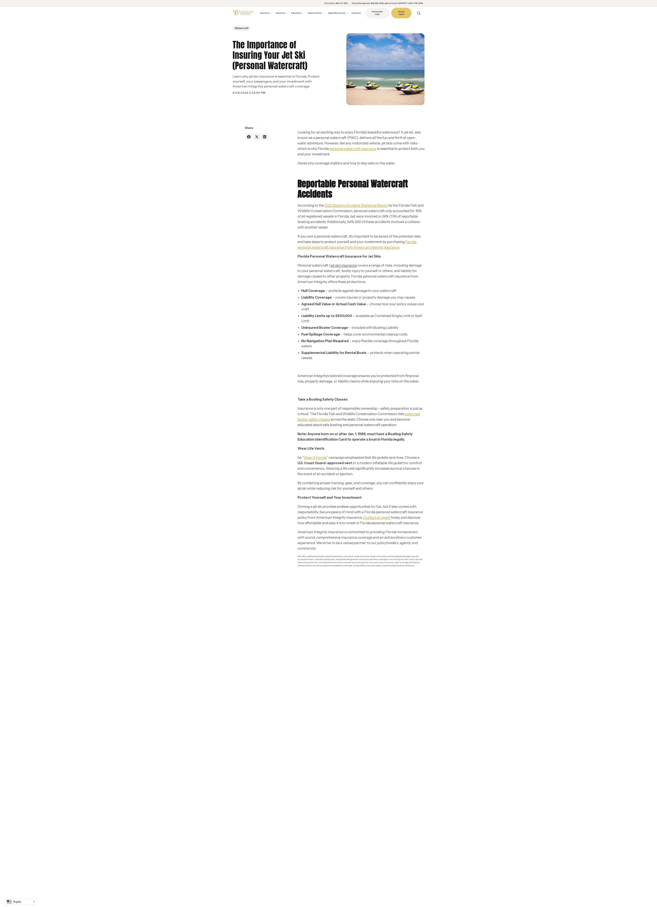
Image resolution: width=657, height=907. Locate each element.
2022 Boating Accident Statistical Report (356, 205)
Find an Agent (401, 13)
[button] (20, 902)
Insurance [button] (265, 13)
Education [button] (296, 13)
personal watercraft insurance (353, 149)
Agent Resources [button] (336, 13)
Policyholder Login (377, 13)
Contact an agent (376, 517)
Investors (356, 13)
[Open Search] (418, 13)
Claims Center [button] (315, 13)
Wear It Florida (315, 457)
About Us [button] (280, 13)
